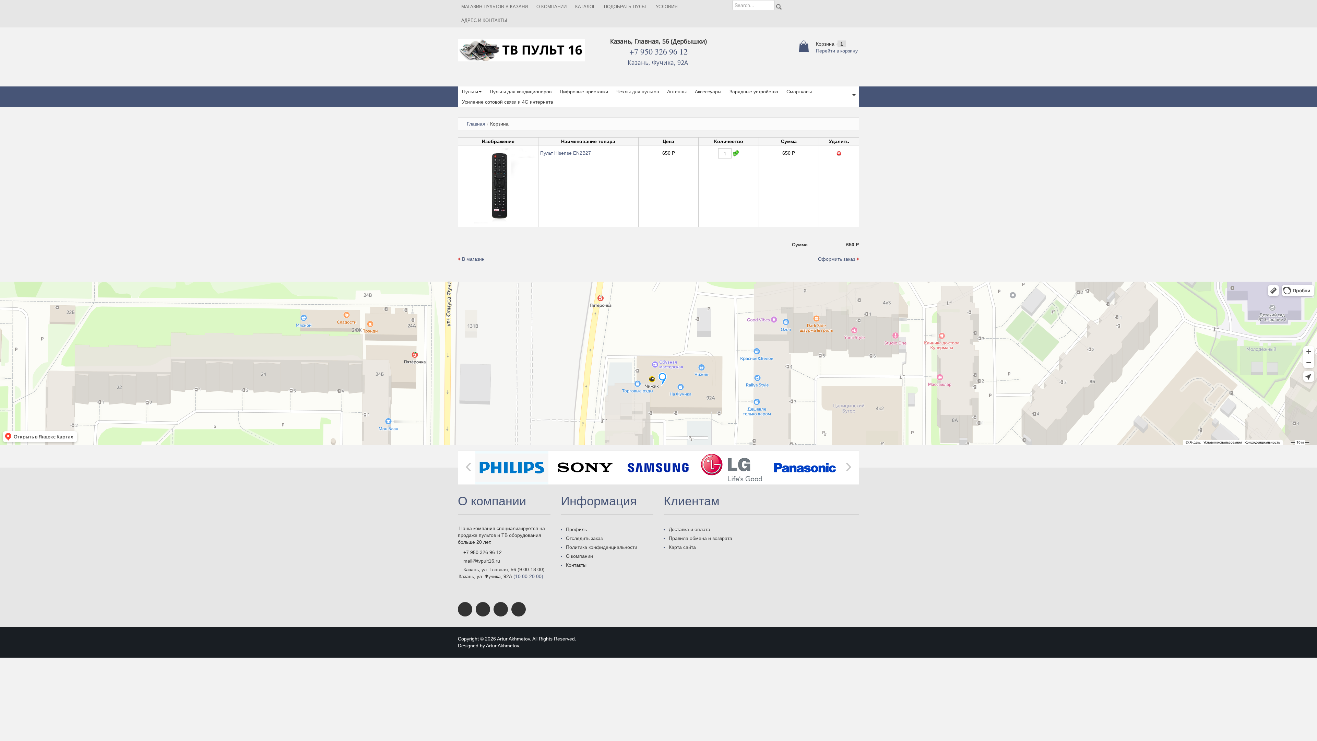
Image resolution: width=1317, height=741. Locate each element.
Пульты (470, 91)
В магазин (473, 259)
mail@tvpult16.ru (481, 561)
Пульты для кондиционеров (520, 91)
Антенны (677, 91)
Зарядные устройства (753, 91)
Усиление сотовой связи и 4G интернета (507, 102)
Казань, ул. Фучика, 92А (485, 576)
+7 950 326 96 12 (658, 51)
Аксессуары (708, 91)
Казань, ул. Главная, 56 (489, 569)
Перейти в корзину (837, 51)
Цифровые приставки (584, 91)
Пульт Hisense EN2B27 (565, 153)
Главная (476, 124)
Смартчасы (799, 91)
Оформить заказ (837, 259)
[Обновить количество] (736, 153)
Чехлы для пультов (637, 91)
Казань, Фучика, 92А (659, 62)
